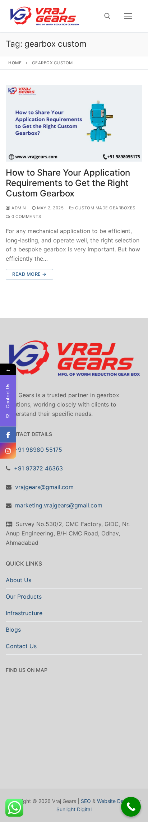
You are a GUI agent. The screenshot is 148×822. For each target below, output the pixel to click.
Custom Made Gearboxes (104, 207)
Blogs (13, 629)
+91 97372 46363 (38, 468)
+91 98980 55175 (38, 449)
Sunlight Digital (74, 809)
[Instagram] (8, 450)
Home (15, 62)
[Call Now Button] (131, 807)
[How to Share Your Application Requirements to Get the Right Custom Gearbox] (74, 123)
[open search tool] (107, 16)
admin (18, 207)
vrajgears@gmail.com (44, 487)
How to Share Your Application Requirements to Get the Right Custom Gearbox (68, 183)
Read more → (29, 274)
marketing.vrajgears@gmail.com (58, 505)
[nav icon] (127, 16)
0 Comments (25, 216)
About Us (18, 580)
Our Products (24, 596)
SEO (86, 801)
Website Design (115, 801)
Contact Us (21, 646)
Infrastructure (24, 613)
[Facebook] (8, 434)
